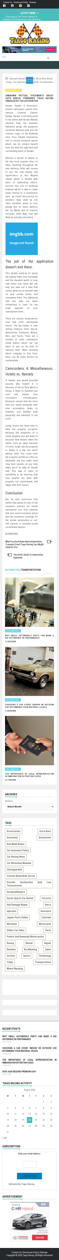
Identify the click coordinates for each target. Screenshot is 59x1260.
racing (10, 943)
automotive (45, 837)
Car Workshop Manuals (19, 863)
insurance (46, 911)
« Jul (4, 1138)
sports (26, 955)
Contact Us (7, 2)
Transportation (31, 569)
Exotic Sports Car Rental (20, 898)
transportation (43, 962)
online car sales (16, 930)
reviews (11, 949)
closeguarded (14, 869)
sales (48, 949)
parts (48, 930)
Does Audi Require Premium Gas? (19, 1071)
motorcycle (45, 923)
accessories (13, 831)
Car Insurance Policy (18, 850)
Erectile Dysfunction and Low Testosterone (29, 884)
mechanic (12, 923)
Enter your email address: (29, 1153)
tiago (10, 962)
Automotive (12, 569)
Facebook (4, 6)
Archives (9, 801)
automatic (12, 837)
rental (29, 943)
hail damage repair (17, 904)
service (11, 955)
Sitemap (32, 2)
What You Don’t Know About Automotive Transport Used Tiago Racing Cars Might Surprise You (24, 544)
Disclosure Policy (21, 2)
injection (11, 911)
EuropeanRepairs (16, 891)
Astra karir (45, 831)
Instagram (12, 6)
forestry (46, 898)
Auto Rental (13, 90)
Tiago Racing (27, 1184)
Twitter (20, 6)
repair (47, 943)
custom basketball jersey (21, 875)
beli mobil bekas (16, 844)
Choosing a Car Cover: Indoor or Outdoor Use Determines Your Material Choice (29, 705)
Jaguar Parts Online (17, 917)
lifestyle (46, 917)
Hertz (48, 904)
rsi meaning (30, 949)
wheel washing (15, 968)
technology (45, 955)
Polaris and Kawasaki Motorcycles (25, 936)
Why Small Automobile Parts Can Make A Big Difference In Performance (29, 636)
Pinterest (28, 6)
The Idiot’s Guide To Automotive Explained (28, 556)
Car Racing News (16, 856)
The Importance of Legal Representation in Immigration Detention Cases (22, 19)
